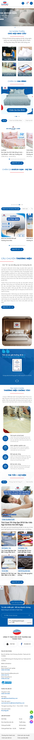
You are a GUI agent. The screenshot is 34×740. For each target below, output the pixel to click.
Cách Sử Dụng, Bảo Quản (24, 571)
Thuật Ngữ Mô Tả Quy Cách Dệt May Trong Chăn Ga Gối (24, 551)
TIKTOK (12, 644)
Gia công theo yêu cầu (7, 722)
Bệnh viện (25, 208)
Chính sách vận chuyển (23, 735)
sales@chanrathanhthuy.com (9, 698)
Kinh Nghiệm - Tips (6, 548)
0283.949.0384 (5, 670)
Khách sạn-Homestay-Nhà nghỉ (10, 208)
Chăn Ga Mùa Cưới (8, 519)
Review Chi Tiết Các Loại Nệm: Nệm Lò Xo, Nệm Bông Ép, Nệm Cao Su (8, 574)
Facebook (27, 644)
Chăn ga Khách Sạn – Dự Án (8, 728)
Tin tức (3, 571)
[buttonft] (29, 615)
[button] (16, 27)
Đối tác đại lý (22, 725)
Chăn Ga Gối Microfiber (15, 120)
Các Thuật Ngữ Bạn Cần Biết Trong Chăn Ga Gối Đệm (8, 551)
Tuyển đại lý (22, 728)
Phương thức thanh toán (8, 735)
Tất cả (4, 120)
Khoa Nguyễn (5, 710)
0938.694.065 (5, 678)
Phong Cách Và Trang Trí (15, 482)
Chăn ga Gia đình (5, 725)
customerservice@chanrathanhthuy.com (12, 703)
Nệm (7, 571)
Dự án (20, 719)
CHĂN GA (17, 81)
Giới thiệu (3, 719)
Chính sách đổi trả (6, 738)
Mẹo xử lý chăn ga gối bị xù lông (25, 574)
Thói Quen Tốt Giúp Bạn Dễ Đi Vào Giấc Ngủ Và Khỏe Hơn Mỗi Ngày (16, 523)
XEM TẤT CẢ (6, 307)
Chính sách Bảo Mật (22, 738)
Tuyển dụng (22, 722)
